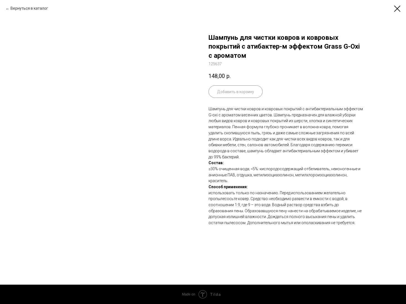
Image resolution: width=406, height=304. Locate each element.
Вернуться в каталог (29, 8)
